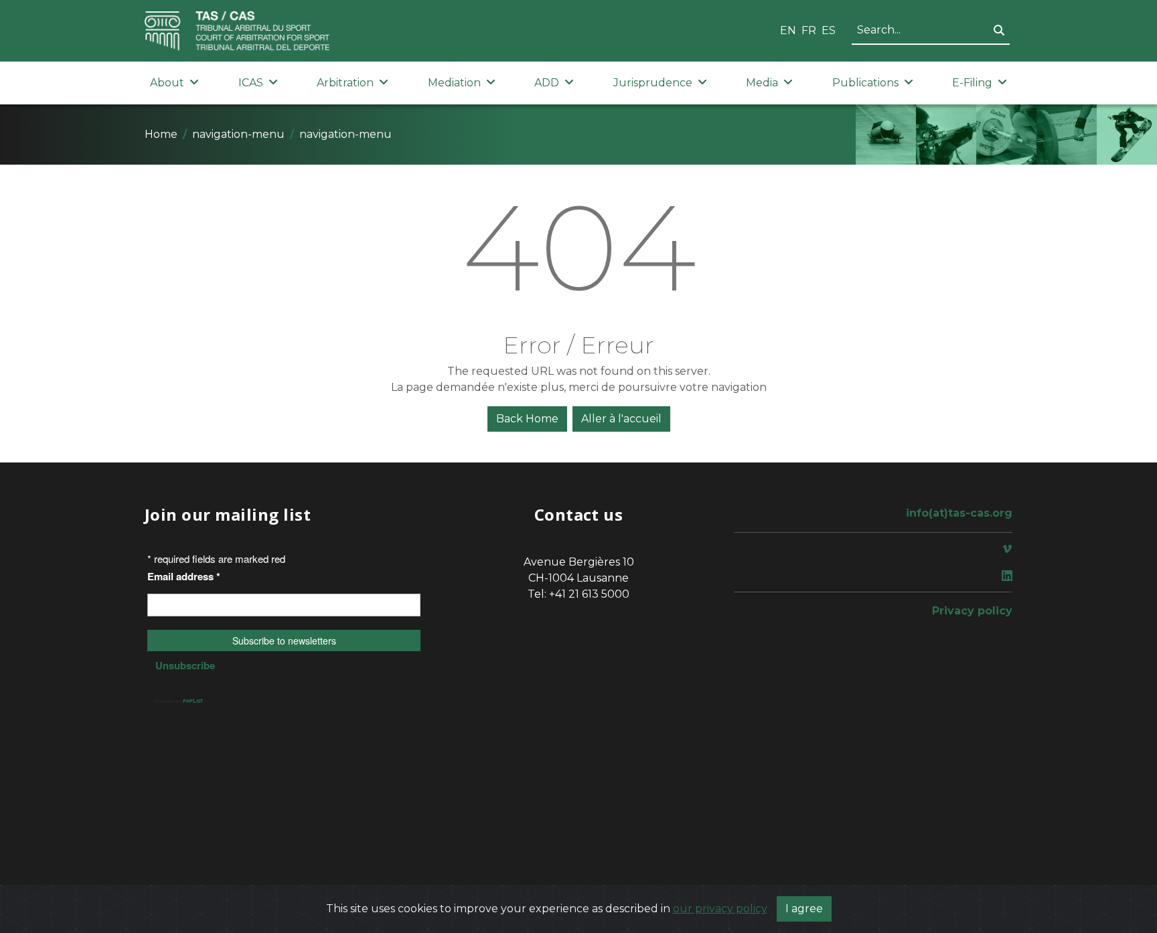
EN (788, 30)
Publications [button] (865, 82)
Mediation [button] (454, 82)
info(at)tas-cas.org (959, 513)
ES (829, 30)
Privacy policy (972, 610)
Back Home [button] (527, 418)
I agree (804, 908)
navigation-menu (238, 134)
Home (161, 134)
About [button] (167, 82)
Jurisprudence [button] (652, 82)
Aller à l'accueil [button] (621, 418)
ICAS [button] (250, 82)
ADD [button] (546, 82)
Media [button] (762, 82)
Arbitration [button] (345, 82)
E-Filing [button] (972, 82)
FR (808, 30)
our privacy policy (720, 908)
